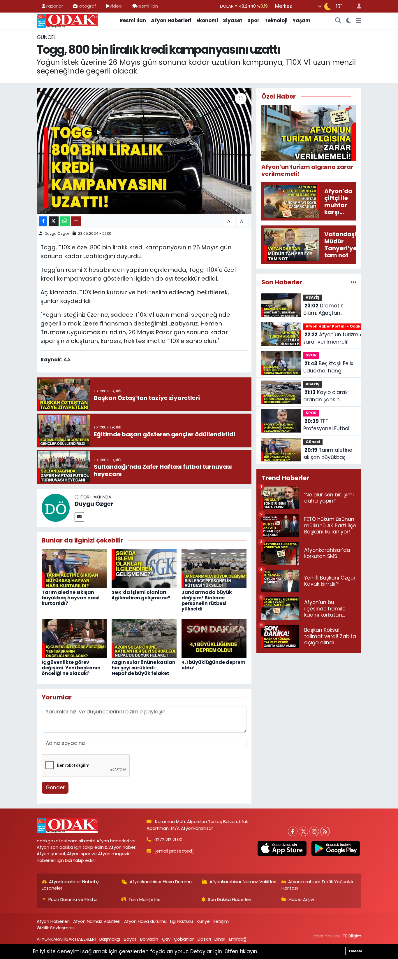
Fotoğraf (86, 6)
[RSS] (325, 831)
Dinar (219, 939)
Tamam (355, 951)
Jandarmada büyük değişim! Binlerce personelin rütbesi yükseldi (207, 600)
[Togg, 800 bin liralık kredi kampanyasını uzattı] (144, 151)
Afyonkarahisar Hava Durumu (161, 881)
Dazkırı (204, 939)
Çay (166, 939)
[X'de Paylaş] (54, 221)
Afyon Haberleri (171, 20)
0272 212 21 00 (168, 839)
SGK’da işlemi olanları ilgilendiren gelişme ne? (141, 595)
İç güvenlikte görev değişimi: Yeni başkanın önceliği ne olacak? (71, 668)
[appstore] (282, 848)
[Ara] (338, 20)
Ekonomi (207, 20)
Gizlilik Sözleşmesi (56, 928)
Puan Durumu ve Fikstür (73, 899)
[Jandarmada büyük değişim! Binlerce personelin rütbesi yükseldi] (214, 568)
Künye (203, 921)
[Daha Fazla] (76, 221)
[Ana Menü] (358, 20)
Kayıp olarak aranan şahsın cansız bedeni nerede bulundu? (325, 396)
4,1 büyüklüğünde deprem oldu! (213, 665)
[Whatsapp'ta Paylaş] (65, 221)
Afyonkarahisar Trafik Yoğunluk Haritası (317, 884)
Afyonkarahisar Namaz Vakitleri (242, 881)
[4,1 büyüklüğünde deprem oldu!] (214, 638)
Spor (253, 20)
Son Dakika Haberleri (229, 899)
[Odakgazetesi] (67, 20)
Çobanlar (184, 939)
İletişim (221, 921)
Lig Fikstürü (181, 921)
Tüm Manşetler (144, 899)
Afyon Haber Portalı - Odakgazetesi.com (347, 326)
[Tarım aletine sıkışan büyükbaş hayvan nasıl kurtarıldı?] (74, 568)
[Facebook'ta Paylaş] (43, 221)
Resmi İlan (147, 6)
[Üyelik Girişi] (356, 6)
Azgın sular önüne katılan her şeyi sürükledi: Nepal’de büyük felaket (143, 668)
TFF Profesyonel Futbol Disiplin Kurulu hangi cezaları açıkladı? (328, 425)
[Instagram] (314, 831)
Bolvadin (149, 939)
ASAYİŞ (312, 297)
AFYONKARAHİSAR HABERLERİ (66, 939)
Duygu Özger (57, 233)
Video (115, 6)
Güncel (46, 37)
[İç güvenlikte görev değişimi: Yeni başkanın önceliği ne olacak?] (74, 638)
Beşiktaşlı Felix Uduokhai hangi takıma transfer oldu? (328, 367)
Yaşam (301, 20)
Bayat (130, 939)
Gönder (55, 787)
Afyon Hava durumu (145, 921)
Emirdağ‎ (237, 939)
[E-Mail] (79, 517)
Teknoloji (276, 20)
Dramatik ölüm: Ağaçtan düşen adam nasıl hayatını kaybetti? (326, 309)
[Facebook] (292, 831)
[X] (303, 831)
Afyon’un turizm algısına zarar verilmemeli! (341, 338)
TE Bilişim (352, 936)
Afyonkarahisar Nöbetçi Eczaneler (71, 884)
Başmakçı (109, 939)
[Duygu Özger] (56, 507)
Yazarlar (54, 6)
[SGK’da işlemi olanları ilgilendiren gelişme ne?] (144, 568)
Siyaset (232, 20)
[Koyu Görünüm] (348, 20)
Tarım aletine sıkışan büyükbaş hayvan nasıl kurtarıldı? (71, 598)
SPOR (311, 355)
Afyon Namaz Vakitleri (96, 921)
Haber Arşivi (301, 899)
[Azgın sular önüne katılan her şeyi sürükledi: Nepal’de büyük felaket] (144, 638)
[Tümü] (353, 282)
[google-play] (335, 848)
